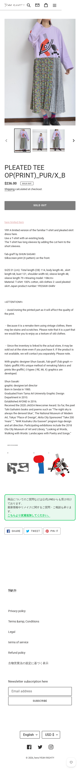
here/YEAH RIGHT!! (44, 757)
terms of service (18, 642)
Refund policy (16, 652)
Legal (11, 631)
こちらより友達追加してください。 (29, 515)
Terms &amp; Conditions (23, 621)
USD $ (49, 735)
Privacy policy (17, 611)
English (28, 735)
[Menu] (54, 5)
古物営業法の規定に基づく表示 (28, 663)
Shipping (10, 189)
